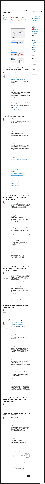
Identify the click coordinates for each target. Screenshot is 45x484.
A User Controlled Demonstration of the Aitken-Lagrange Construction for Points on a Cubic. (16, 197)
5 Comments (4, 77)
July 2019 (34, 46)
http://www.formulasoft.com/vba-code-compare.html (18, 79)
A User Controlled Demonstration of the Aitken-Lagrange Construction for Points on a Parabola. (16, 268)
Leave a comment (5, 207)
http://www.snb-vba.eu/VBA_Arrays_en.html (17, 129)
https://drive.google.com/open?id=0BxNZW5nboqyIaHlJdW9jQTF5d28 (20, 159)
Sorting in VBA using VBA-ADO (13, 116)
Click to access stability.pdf (14, 169)
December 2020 (34, 42)
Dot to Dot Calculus (5, 276)
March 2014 (34, 51)
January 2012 (34, 52)
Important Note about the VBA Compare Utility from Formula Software (16, 68)
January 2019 (34, 47)
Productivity (4, 76)
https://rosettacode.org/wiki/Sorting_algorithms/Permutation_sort (20, 181)
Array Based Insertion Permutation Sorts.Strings (17, 324)
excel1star (4, 120)
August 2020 (34, 43)
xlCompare (12, 109)
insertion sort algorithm (5, 327)
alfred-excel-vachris (7, 5)
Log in (33, 57)
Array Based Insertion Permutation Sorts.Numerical (17, 322)
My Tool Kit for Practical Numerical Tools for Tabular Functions (16, 414)
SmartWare (4, 75)
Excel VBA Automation (5, 19)
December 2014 (34, 50)
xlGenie (3, 18)
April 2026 (34, 40)
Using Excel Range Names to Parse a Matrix (17, 310)
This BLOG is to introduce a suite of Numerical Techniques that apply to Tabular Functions (15, 399)
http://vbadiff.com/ (15, 107)
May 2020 (34, 44)
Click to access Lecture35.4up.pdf (15, 185)
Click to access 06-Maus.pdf (14, 183)
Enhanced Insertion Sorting (12, 320)
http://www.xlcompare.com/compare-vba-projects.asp (21, 109)
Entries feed (34, 58)
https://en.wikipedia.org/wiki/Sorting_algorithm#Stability (18, 167)
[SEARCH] (41, 11)
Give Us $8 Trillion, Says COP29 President (37, 17)
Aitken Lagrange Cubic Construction (15, 201)
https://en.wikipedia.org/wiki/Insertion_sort (16, 173)
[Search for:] (36, 11)
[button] (14, 455)
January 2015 (34, 49)
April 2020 (34, 45)
